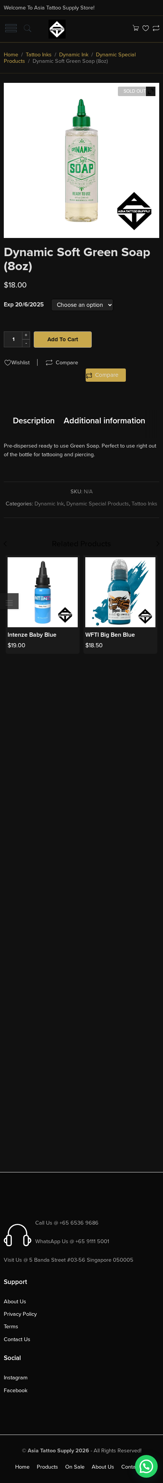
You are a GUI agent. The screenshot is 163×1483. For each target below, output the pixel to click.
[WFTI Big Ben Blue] (120, 592)
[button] (146, 1466)
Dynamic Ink (73, 54)
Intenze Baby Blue (32, 635)
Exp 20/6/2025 (24, 305)
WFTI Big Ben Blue (110, 635)
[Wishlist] (146, 29)
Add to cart (62, 339)
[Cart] (135, 29)
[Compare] (156, 29)
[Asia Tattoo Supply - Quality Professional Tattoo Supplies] (57, 28)
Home (11, 54)
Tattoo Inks (39, 54)
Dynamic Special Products (97, 504)
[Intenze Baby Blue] (43, 592)
